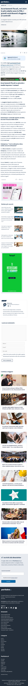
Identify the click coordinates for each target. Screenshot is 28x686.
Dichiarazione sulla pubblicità (6, 671)
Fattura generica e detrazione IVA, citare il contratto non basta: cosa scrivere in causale (7, 237)
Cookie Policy (3, 668)
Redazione (4, 24)
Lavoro (2, 638)
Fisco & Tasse (3, 641)
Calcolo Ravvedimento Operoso (7, 619)
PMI (5, 5)
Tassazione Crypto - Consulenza (7, 630)
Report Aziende (4, 627)
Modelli (2, 647)
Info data (2, 649)
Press (2, 665)
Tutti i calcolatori (4, 623)
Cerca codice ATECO (5, 622)
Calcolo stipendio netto (5, 614)
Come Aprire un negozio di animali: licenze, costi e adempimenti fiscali (6, 228)
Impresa (2, 5)
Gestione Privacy (4, 674)
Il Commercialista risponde (6, 628)
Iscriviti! (8, 581)
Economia (3, 644)
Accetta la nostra (10, 577)
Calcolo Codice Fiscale (5, 616)
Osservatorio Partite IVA (5, 625)
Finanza (2, 643)
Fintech (2, 646)
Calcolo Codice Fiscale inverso (7, 617)
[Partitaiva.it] (5, 2)
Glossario (3, 650)
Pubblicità (3, 663)
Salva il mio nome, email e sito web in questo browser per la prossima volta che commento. (14, 355)
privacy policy (14, 577)
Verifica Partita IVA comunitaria (7, 620)
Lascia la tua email (6, 570)
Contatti (2, 660)
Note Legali (3, 670)
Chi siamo (3, 659)
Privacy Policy (3, 666)
